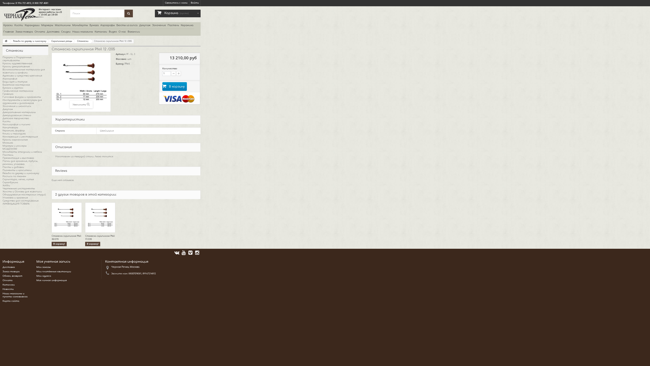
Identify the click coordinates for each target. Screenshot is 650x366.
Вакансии (134, 31)
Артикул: (121, 54)
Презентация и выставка (18, 158)
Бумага (94, 25)
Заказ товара (24, 31)
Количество (169, 68)
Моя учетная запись (53, 261)
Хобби (6, 185)
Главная (8, 31)
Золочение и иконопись (17, 106)
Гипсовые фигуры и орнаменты (22, 97)
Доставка (53, 31)
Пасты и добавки (13, 167)
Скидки (66, 31)
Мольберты (80, 25)
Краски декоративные (16, 66)
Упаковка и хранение (15, 198)
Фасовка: (121, 59)
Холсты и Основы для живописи (22, 191)
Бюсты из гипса (126, 25)
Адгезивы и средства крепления (22, 76)
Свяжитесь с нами (176, 3)
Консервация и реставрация (20, 137)
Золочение (159, 25)
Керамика (187, 25)
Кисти (18, 25)
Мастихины (63, 25)
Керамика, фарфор (14, 130)
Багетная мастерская (16, 85)
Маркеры (47, 25)
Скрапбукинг (10, 182)
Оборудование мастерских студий (24, 195)
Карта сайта (11, 301)
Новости (8, 289)
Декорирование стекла (17, 115)
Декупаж (144, 25)
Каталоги (101, 31)
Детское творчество (16, 118)
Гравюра (8, 94)
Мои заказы (43, 267)
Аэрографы (107, 25)
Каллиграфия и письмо (16, 124)
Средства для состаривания (21, 201)
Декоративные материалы (19, 112)
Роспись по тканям (14, 176)
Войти (195, 3)
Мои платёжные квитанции (53, 271)
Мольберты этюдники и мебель (22, 152)
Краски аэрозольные (15, 140)
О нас (122, 31)
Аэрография (10, 79)
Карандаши (32, 25)
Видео (113, 31)
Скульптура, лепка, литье (18, 179)
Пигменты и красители (17, 170)
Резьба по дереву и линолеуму (21, 173)
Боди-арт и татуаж (15, 82)
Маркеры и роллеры (15, 146)
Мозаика (8, 143)
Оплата (40, 31)
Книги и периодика (14, 134)
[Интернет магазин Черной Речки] (34, 14)
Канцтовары (10, 127)
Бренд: (120, 64)
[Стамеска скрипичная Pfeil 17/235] (100, 217)
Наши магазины (82, 31)
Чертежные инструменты (19, 188)
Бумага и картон (13, 88)
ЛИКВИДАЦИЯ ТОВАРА (16, 204)
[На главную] (6, 41)
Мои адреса (43, 276)
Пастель (173, 25)
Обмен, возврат (12, 276)
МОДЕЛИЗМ (10, 149)
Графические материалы (18, 91)
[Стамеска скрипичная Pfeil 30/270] (67, 217)
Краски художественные (17, 63)
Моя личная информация (51, 280)
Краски (8, 25)
